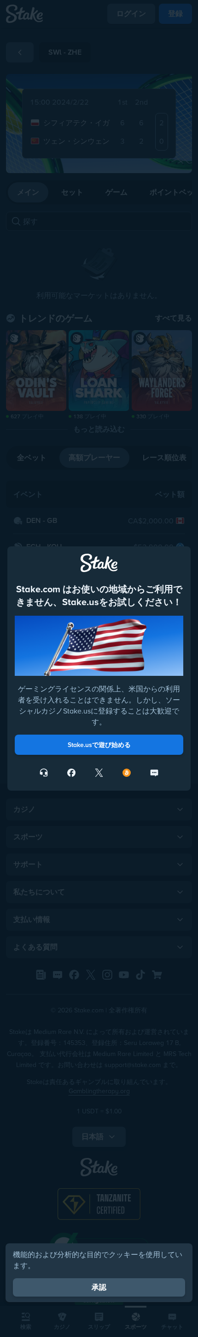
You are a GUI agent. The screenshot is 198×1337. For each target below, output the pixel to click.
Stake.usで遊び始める (99, 744)
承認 (99, 1287)
